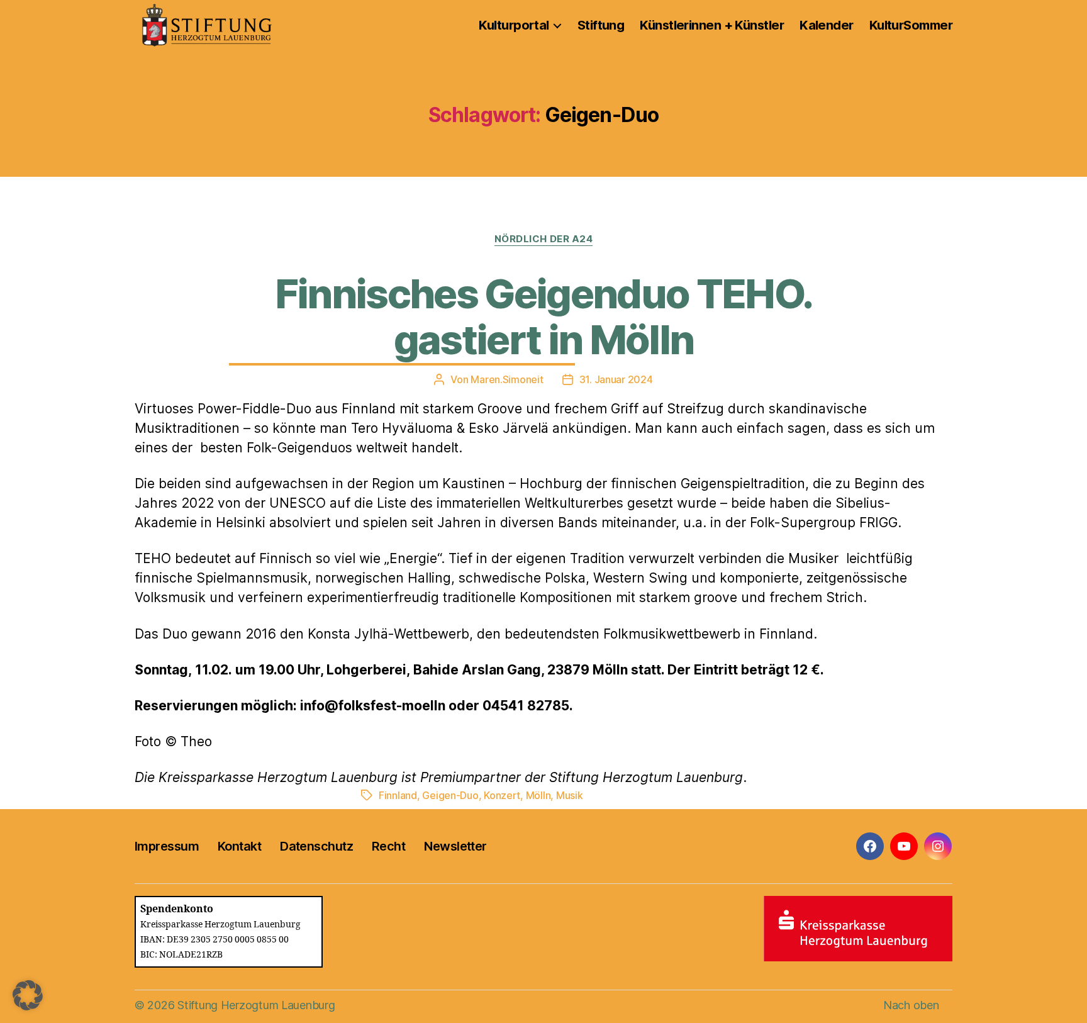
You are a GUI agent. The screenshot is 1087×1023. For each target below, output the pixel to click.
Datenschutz (316, 846)
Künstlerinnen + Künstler (712, 25)
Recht (388, 846)
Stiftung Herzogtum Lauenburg (256, 1005)
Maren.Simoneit (507, 379)
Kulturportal (514, 25)
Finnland (398, 795)
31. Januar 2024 (616, 379)
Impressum (167, 846)
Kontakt (239, 846)
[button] (27, 995)
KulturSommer (910, 25)
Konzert (502, 795)
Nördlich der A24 (543, 239)
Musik (569, 795)
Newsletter (455, 846)
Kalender (827, 25)
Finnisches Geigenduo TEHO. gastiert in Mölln (544, 316)
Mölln (538, 795)
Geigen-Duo (450, 795)
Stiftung (601, 25)
